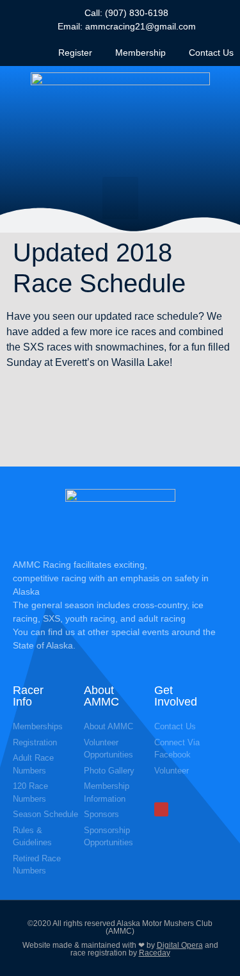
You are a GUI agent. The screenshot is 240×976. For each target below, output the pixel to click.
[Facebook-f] (161, 809)
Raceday (154, 952)
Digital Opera (180, 945)
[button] (120, 198)
